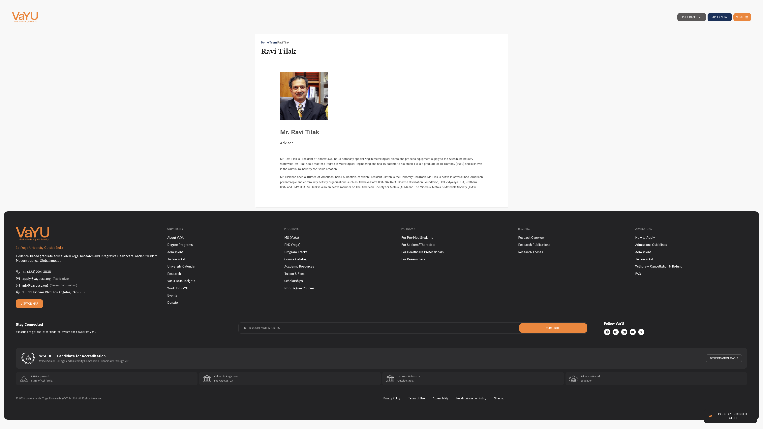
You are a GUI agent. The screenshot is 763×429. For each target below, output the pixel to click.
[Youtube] (633, 332)
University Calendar (181, 266)
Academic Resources (299, 266)
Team (273, 42)
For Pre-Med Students (417, 238)
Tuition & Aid (176, 259)
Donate (172, 302)
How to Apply (645, 238)
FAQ (638, 274)
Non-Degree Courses (299, 288)
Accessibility (440, 398)
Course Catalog (295, 259)
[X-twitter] (641, 332)
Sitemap (499, 398)
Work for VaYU (177, 288)
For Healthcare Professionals (422, 252)
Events (172, 295)
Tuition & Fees (294, 274)
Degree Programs (180, 245)
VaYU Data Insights (181, 281)
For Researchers (413, 259)
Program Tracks (295, 252)
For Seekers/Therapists (418, 245)
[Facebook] (607, 332)
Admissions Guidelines (651, 245)
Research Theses (530, 252)
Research (174, 274)
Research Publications (534, 245)
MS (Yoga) (291, 238)
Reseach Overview (531, 238)
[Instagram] (616, 332)
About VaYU (176, 238)
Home (265, 42)
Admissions (175, 252)
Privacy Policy (391, 398)
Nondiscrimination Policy (471, 398)
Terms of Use (416, 398)
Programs (689, 17)
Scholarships (293, 281)
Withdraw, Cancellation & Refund (658, 266)
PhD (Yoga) (292, 245)
